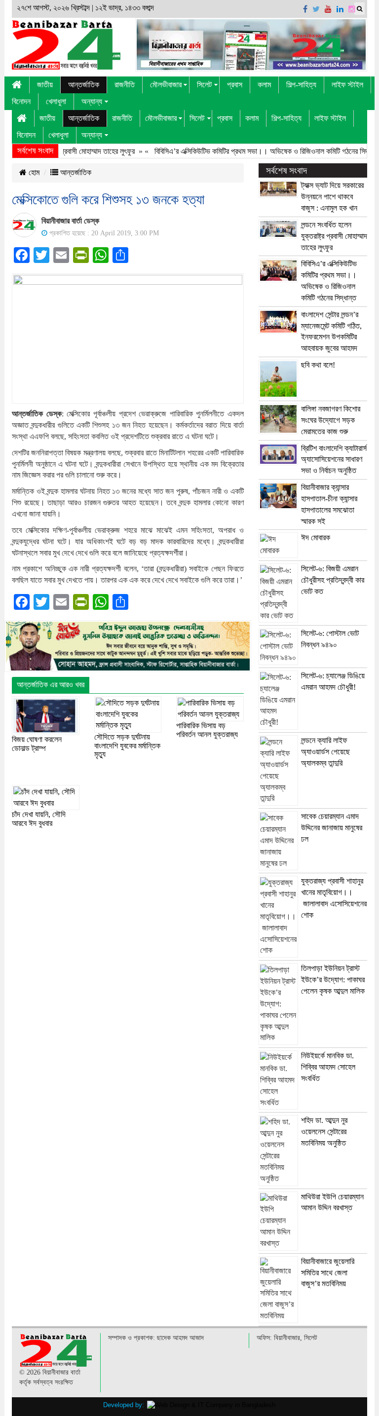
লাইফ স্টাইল (347, 84)
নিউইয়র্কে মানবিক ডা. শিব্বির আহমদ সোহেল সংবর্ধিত (328, 1066)
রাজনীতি (124, 84)
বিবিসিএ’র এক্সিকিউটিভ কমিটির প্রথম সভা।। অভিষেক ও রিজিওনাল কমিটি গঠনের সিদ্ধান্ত (250, 151)
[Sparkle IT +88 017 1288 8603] (211, 1405)
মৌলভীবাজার (166, 84)
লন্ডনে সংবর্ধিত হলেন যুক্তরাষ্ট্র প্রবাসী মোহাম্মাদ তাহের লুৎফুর (334, 236)
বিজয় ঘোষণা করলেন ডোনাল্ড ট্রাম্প (37, 743)
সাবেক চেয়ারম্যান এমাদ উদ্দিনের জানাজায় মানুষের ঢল (331, 827)
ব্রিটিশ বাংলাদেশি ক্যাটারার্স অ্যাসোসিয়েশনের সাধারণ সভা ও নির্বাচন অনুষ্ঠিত (334, 459)
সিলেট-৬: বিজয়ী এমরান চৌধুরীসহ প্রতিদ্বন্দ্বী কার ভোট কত (332, 580)
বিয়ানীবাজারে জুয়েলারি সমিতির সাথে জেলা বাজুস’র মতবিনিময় (327, 1272)
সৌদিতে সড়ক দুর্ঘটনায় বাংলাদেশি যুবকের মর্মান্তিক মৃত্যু (127, 745)
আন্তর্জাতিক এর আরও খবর (50, 684)
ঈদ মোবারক (315, 537)
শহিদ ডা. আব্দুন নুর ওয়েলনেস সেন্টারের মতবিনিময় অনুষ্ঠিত (324, 1131)
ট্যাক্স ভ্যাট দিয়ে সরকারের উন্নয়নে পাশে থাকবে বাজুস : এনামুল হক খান (332, 196)
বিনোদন (21, 101)
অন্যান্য (91, 101)
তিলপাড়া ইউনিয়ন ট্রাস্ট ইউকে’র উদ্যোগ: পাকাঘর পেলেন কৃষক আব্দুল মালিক (333, 979)
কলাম (264, 84)
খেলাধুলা (56, 101)
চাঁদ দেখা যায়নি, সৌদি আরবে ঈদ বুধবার (39, 818)
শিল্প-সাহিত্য (301, 84)
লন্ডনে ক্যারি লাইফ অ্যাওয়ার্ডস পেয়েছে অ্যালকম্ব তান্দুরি (325, 751)
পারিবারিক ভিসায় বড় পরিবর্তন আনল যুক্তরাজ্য (207, 730)
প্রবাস (234, 84)
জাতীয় (45, 84)
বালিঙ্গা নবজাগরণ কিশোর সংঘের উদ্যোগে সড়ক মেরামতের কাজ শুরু (330, 420)
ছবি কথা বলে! (318, 365)
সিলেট (204, 84)
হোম (33, 172)
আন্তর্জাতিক (83, 84)
